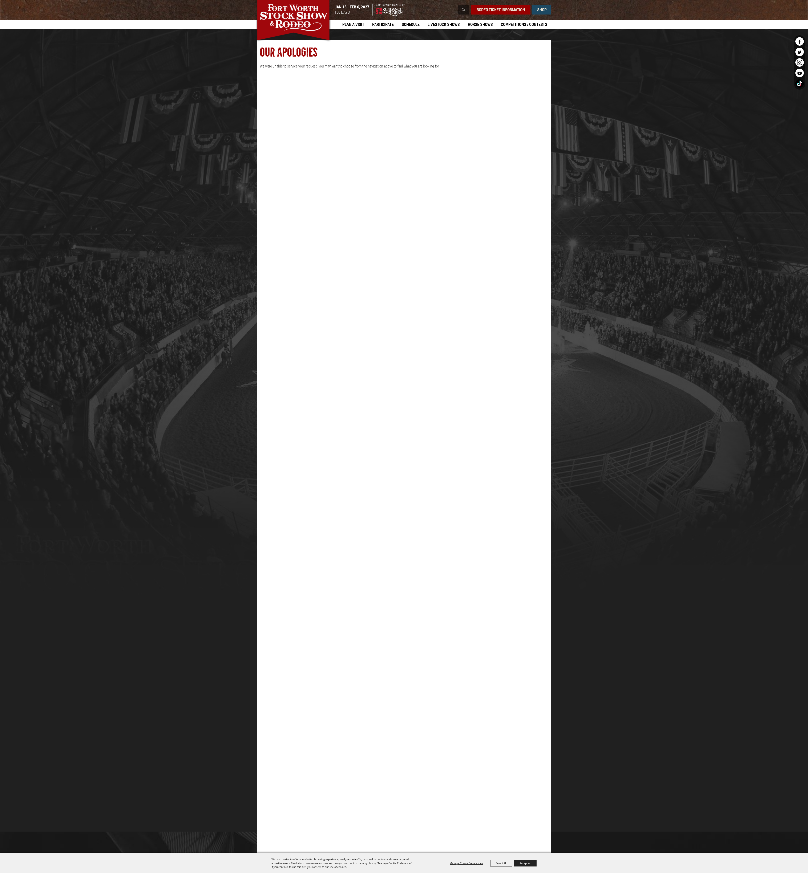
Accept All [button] (525, 863)
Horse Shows (480, 24)
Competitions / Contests (524, 24)
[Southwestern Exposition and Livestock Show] (293, 21)
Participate (383, 24)
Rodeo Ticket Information (501, 9)
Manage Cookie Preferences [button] (466, 863)
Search (463, 10)
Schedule (411, 24)
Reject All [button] (501, 863)
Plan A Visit (353, 24)
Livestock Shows (444, 24)
